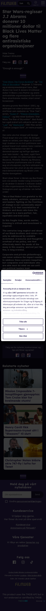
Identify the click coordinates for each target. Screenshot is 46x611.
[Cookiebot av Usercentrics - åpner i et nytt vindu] (32, 273)
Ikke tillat (23, 336)
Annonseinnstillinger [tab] (34, 280)
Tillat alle (23, 322)
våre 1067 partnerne (17, 293)
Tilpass (22, 329)
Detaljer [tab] (18, 280)
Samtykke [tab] (7, 280)
